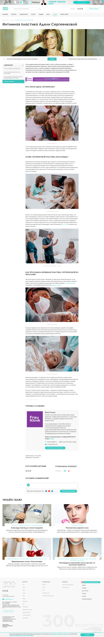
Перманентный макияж (47, 595)
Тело (24, 595)
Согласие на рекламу (97, 630)
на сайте (51, 438)
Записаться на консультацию (55, 448)
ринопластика (81, 560)
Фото (48, 14)
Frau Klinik (65, 224)
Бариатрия (25, 601)
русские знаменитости (25, 525)
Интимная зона (46, 593)
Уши (23, 604)
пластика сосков (42, 558)
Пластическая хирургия (67, 584)
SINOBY (100, 632)
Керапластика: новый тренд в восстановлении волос (83, 59)
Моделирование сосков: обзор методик (27, 561)
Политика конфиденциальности (95, 627)
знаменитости (15, 525)
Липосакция (25, 617)
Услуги (33, 14)
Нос (23, 584)
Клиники (5, 14)
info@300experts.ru (9, 599)
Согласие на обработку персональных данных (92, 629)
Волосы (44, 584)
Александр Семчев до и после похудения (27, 528)
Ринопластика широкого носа (77, 528)
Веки (24, 590)
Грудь (24, 593)
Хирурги (13, 14)
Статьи (55, 14)
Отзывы (41, 14)
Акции (84, 585)
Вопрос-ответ (64, 14)
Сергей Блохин (69, 283)
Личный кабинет (87, 599)
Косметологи (23, 14)
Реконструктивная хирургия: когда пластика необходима (22, 59)
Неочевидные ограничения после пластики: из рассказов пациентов (77, 564)
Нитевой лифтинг (26, 615)
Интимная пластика (27, 609)
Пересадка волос (27, 612)
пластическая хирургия (37, 525)
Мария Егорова (56, 285)
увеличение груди (24, 558)
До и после (85, 590)
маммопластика (33, 558)
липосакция (73, 560)
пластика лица (92, 558)
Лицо (24, 587)
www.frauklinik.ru (52, 442)
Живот (24, 598)
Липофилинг (25, 606)
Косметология (65, 587)
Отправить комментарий (68, 491)
